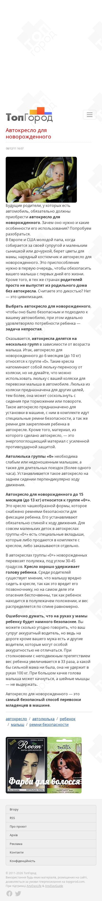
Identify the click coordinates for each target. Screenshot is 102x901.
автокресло (16, 718)
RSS (12, 818)
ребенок (67, 718)
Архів (14, 835)
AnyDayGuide (54, 886)
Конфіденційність (22, 861)
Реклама (16, 844)
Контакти (16, 852)
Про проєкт (18, 826)
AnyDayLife (34, 886)
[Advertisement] (51, 51)
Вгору (14, 809)
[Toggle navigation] (89, 114)
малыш (17, 724)
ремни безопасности (49, 724)
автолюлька (43, 718)
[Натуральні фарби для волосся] (44, 764)
